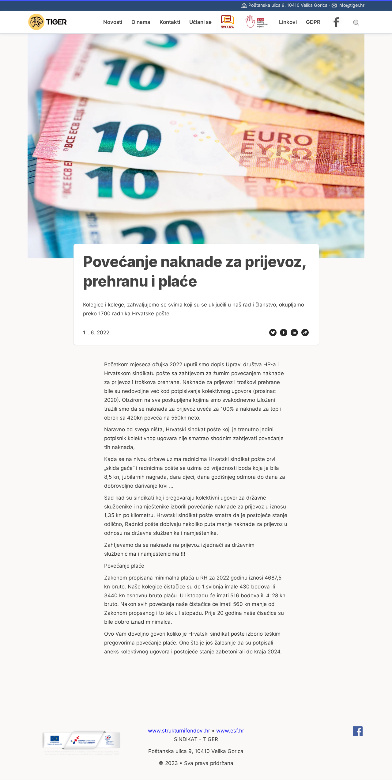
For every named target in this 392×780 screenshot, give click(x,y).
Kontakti (170, 22)
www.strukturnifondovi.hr (179, 731)
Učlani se (200, 22)
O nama (140, 22)
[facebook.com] (358, 734)
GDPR (313, 22)
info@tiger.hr (351, 5)
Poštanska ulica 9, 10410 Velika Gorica (287, 5)
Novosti (112, 22)
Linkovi (288, 22)
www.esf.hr (230, 731)
